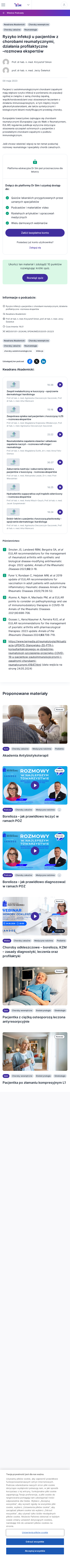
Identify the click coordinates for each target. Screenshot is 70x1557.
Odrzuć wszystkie (35, 1541)
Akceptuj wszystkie (35, 1551)
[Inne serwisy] (28, 5)
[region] (35, 1513)
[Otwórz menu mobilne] (3, 5)
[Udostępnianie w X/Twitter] (36, 361)
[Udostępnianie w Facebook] (29, 361)
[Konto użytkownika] (64, 5)
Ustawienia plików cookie (35, 1532)
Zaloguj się (35, 247)
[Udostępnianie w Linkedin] (43, 361)
